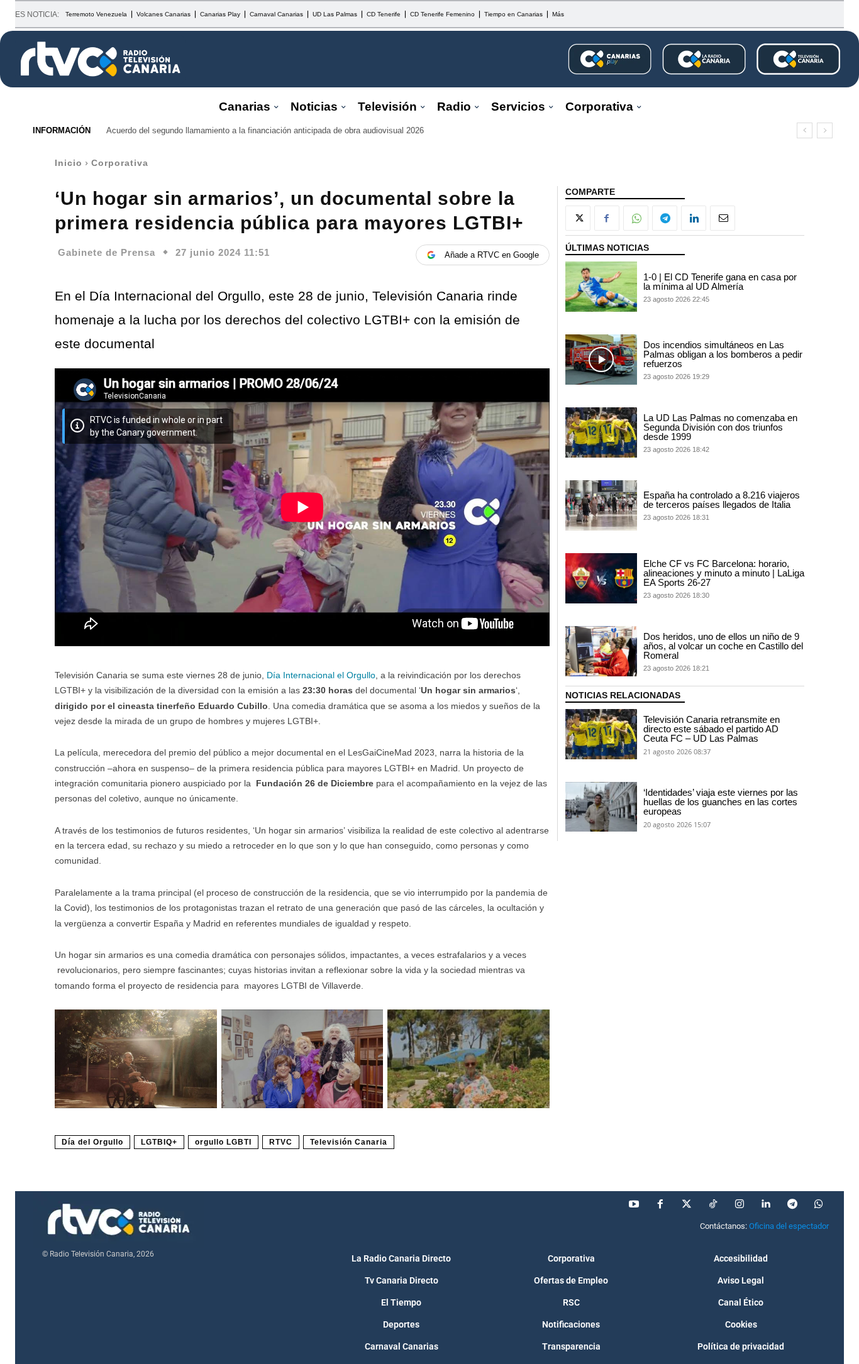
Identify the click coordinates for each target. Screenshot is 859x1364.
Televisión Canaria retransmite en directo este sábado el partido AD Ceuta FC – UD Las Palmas (711, 729)
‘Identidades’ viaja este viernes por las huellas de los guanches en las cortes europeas (720, 802)
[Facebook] (606, 218)
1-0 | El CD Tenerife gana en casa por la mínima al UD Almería (720, 282)
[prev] (804, 130)
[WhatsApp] (635, 218)
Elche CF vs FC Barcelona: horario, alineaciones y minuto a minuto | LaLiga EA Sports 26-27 (723, 573)
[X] (577, 218)
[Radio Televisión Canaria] (100, 59)
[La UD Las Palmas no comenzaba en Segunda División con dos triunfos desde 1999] (601, 432)
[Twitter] (687, 1204)
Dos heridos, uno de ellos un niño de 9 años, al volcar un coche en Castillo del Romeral (723, 646)
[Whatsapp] (819, 1204)
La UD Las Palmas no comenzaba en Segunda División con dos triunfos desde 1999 (720, 427)
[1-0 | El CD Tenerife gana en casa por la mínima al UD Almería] (601, 286)
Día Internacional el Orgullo (321, 675)
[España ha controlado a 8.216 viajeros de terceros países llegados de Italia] (601, 505)
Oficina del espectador (789, 1226)
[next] (825, 130)
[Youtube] (634, 1204)
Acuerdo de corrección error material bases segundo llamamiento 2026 (244, 130)
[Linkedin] (693, 218)
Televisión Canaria (348, 1142)
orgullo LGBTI (223, 1142)
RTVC (280, 1142)
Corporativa (119, 163)
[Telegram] (664, 218)
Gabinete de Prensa (106, 252)
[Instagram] (739, 1204)
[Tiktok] (713, 1204)
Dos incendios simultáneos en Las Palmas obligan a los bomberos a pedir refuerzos (722, 354)
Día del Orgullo (92, 1142)
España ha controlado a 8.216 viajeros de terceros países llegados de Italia (721, 500)
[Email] (722, 218)
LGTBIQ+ (159, 1142)
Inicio (68, 163)
